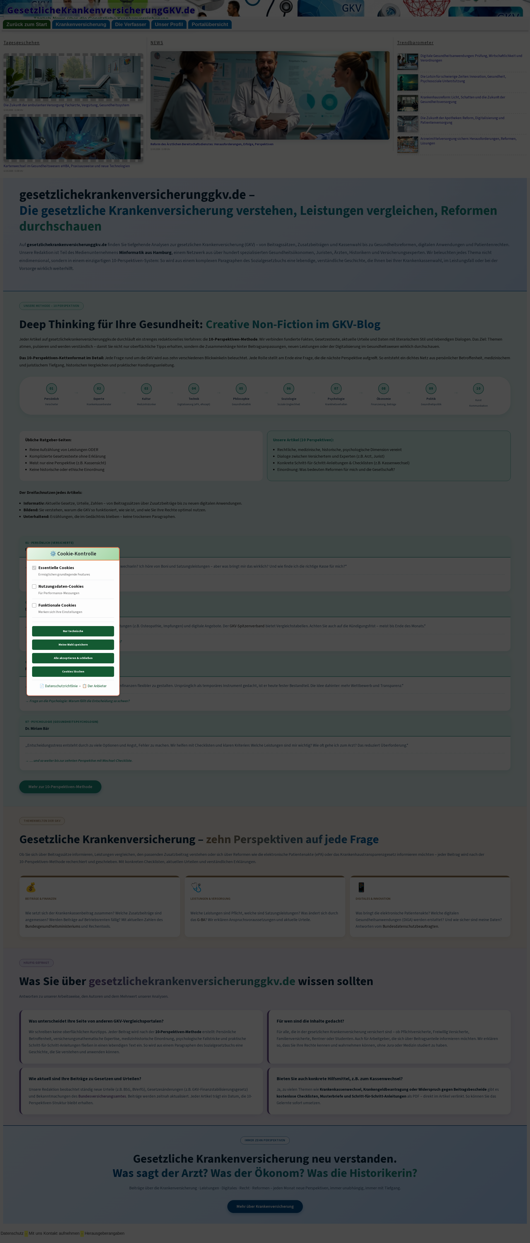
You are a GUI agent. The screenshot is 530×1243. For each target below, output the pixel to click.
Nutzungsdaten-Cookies (61, 586)
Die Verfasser (130, 24)
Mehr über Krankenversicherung (265, 1206)
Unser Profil (169, 24)
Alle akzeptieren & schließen (73, 658)
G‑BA (201, 920)
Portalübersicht (210, 24)
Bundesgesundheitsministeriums (52, 926)
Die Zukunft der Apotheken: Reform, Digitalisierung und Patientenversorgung (462, 120)
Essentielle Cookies (56, 568)
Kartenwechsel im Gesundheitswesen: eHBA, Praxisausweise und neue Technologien (67, 166)
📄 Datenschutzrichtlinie (59, 686)
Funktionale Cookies (57, 605)
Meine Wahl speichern (73, 645)
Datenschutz (12, 1233)
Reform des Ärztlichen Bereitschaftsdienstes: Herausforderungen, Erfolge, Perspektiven (212, 144)
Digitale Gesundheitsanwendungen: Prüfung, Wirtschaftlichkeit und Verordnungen (471, 58)
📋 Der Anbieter (94, 686)
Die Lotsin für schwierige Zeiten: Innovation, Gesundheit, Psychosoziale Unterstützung (463, 79)
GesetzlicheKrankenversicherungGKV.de (101, 10)
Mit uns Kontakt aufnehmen (54, 1233)
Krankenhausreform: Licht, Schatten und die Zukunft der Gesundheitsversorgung (462, 99)
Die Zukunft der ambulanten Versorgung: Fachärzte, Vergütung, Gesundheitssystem (66, 105)
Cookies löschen (73, 672)
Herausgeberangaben (104, 1233)
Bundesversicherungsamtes (102, 1096)
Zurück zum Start (26, 24)
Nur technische (73, 631)
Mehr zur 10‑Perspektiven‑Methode (60, 787)
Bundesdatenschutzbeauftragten (410, 926)
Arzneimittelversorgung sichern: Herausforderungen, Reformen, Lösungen (468, 141)
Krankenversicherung (81, 24)
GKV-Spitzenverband (247, 626)
